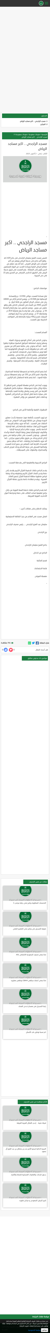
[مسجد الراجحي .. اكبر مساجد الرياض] (37, 643)
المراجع (43, 124)
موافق (44, 1330)
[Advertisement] (25, 33)
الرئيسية (44, 134)
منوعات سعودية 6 (21, 134)
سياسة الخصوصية (34, 1330)
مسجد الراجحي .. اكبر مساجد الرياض (33, 121)
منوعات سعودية (34, 134)
